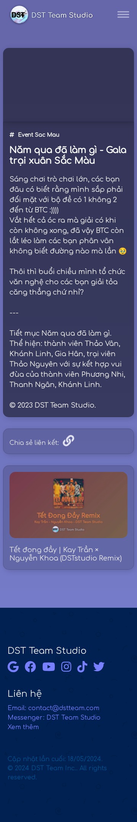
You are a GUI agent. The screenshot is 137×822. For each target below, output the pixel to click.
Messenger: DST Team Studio (54, 717)
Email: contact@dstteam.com (53, 708)
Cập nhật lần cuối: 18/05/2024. (57, 768)
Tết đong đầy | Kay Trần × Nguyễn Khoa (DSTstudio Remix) (66, 554)
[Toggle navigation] (123, 14)
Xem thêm (23, 727)
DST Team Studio (47, 651)
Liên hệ (25, 694)
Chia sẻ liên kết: (34, 443)
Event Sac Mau (38, 135)
